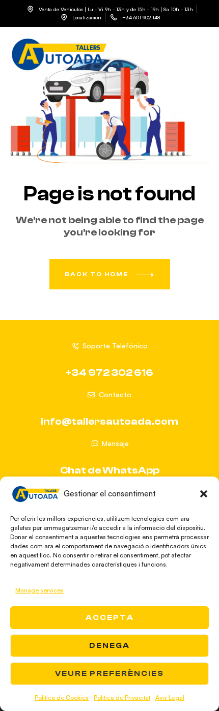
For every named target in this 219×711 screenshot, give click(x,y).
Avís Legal (169, 697)
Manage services (39, 590)
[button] (204, 494)
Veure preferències (109, 673)
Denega (109, 645)
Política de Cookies (62, 697)
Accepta (110, 617)
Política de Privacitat (122, 697)
